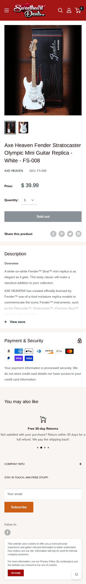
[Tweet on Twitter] (70, 234)
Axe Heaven (13, 171)
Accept (15, 572)
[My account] (69, 10)
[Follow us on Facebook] (7, 532)
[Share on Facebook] (53, 234)
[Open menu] (6, 10)
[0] (78, 10)
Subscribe (19, 507)
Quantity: (11, 200)
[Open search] (60, 10)
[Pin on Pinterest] (62, 234)
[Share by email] (78, 234)
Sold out (43, 216)
